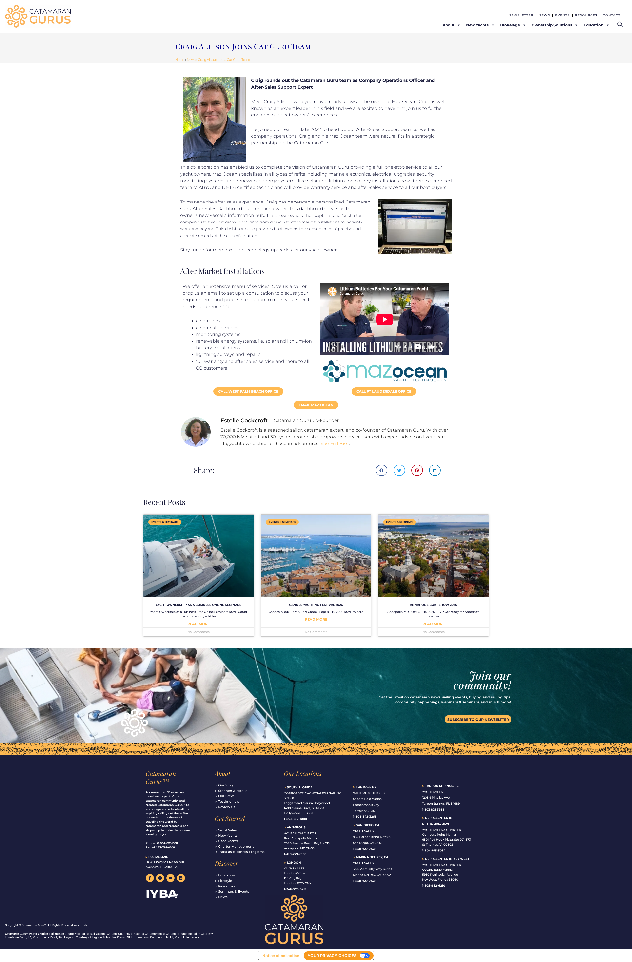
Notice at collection (280, 955)
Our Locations (303, 773)
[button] (381, 470)
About (222, 773)
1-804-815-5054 (433, 850)
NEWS (544, 15)
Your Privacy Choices (332, 955)
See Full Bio (334, 443)
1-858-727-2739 (364, 881)
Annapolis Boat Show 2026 (433, 605)
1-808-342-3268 (365, 816)
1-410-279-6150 (295, 854)
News (191, 60)
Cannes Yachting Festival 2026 (316, 605)
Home (179, 60)
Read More (198, 624)
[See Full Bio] (350, 443)
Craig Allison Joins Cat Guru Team (224, 60)
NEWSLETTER (521, 15)
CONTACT (612, 15)
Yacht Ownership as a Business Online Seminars (198, 605)
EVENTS (562, 15)
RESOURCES (586, 15)
